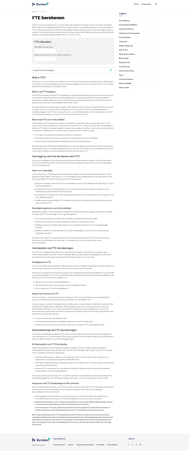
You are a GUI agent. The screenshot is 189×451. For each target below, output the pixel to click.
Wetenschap (124, 87)
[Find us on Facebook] (128, 445)
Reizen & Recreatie (126, 71)
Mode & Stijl (124, 58)
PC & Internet (124, 67)
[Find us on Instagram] (136, 445)
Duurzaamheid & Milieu (128, 25)
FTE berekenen (42, 11)
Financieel (123, 41)
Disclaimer (101, 445)
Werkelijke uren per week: (43, 47)
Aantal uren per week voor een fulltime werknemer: (53, 55)
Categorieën (146, 4)
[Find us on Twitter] (132, 444)
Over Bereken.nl (59, 445)
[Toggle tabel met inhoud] (111, 69)
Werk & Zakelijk (125, 83)
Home (136, 4)
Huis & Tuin (123, 50)
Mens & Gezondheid (127, 54)
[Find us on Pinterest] (140, 445)
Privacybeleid (112, 445)
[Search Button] (156, 4)
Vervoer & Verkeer (126, 79)
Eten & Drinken (125, 37)
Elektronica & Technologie (129, 33)
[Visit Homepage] (40, 4)
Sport (121, 75)
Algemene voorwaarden (85, 445)
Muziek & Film (124, 62)
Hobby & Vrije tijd (125, 46)
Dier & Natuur (124, 21)
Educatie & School (126, 29)
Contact (71, 445)
